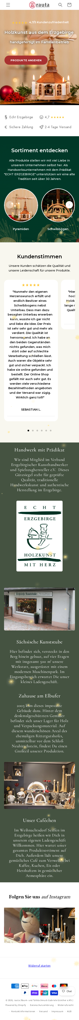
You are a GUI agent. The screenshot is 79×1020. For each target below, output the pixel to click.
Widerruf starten (39, 965)
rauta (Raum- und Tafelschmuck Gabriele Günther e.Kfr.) (43, 1000)
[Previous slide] (9, 204)
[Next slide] (69, 204)
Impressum (57, 1011)
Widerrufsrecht (66, 1005)
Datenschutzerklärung (42, 1005)
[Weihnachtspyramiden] (21, 205)
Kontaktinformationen (23, 1011)
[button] (8, 4)
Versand (43, 1011)
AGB (69, 1011)
